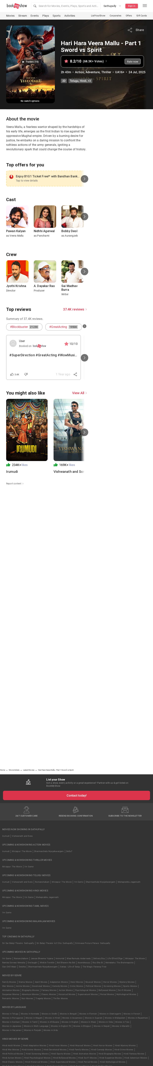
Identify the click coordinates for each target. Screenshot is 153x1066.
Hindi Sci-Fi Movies (87, 1058)
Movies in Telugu (10, 1014)
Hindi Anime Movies (31, 1049)
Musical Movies (93, 982)
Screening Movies (112, 986)
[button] (66, 6)
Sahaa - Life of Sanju (70, 967)
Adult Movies (41, 982)
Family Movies (9, 982)
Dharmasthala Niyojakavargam (49, 851)
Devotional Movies (41, 986)
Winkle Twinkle (47, 962)
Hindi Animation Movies (84, 1054)
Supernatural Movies (88, 994)
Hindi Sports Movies (61, 1054)
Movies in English (70, 1022)
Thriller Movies (60, 998)
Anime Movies (23, 986)
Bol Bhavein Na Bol (66, 962)
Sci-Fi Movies (124, 990)
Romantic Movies (10, 998)
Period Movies (107, 994)
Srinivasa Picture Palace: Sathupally (92, 943)
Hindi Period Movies (88, 1062)
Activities (69, 15)
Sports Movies (130, 986)
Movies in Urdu (50, 1030)
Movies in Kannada (30, 1014)
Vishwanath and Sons (22, 836)
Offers (129, 15)
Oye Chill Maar (9, 967)
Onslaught (33, 962)
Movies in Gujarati (94, 1018)
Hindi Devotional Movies (55, 1049)
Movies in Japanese (11, 1026)
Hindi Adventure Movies (135, 1058)
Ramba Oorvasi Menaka (13, 962)
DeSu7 (69, 851)
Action (79, 72)
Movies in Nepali (102, 1026)
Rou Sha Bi (98, 962)
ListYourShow (98, 15)
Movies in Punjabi (32, 1030)
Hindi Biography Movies (110, 1054)
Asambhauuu (84, 962)
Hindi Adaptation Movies (35, 1045)
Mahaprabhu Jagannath (129, 882)
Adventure (93, 72)
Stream (22, 15)
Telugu (74, 80)
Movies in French (132, 1014)
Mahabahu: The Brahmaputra (119, 962)
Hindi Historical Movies (36, 1062)
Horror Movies (110, 982)
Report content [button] (13, 483)
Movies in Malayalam (115, 1018)
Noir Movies (27, 998)
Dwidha (22, 967)
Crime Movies (76, 986)
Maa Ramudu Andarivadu (79, 958)
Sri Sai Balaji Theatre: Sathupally (18, 943)
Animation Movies (11, 990)
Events (35, 15)
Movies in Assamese (72, 1018)
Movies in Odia (106, 1022)
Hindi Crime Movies (123, 1049)
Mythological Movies (126, 994)
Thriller (106, 72)
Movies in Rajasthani (138, 1018)
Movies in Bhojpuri (82, 1026)
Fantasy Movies (49, 990)
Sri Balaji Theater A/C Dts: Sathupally (55, 943)
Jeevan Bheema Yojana (42, 958)
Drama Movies (25, 982)
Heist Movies (76, 982)
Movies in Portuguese (12, 1018)
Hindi (83, 80)
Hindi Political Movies (12, 1054)
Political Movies (93, 986)
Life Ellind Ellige (115, 958)
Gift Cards (141, 15)
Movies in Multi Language (36, 1026)
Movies (10, 15)
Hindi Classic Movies (12, 1062)
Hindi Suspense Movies (110, 1058)
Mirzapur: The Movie (22, 851)
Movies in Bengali (68, 1014)
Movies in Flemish (88, 1014)
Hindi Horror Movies (103, 1045)
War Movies (8, 986)
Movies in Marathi (120, 1026)
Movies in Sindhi (49, 1014)
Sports (56, 15)
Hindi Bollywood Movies (64, 1058)
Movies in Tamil (30, 1022)
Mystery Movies (127, 982)
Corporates (115, 15)
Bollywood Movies (107, 990)
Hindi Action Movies (12, 1058)
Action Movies (66, 990)
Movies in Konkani (11, 1022)
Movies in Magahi (34, 1018)
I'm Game (29, 866)
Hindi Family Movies (79, 1049)
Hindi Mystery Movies (125, 1045)
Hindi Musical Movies (80, 1045)
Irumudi (6, 836)
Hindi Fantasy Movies (134, 1054)
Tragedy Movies (43, 998)
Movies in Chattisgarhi (110, 1014)
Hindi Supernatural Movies (63, 1062)
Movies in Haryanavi (12, 1030)
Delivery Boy (99, 958)
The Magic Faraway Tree (94, 967)
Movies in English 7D (61, 1026)
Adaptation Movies (59, 982)
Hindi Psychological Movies (37, 1058)
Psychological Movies (85, 990)
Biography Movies (30, 990)
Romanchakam (42, 882)
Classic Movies (48, 994)
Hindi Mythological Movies (112, 1062)
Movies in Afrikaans (49, 1022)
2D (63, 80)
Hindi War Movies (10, 1049)
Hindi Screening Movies (37, 1054)
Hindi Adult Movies (11, 1045)
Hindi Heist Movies (58, 1045)
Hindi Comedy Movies (101, 1049)
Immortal (60, 958)
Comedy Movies (60, 986)
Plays (45, 15)
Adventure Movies (30, 994)
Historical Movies (66, 994)
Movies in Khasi (88, 1022)
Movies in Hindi (52, 1018)
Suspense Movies (10, 994)
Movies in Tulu (122, 1022)
